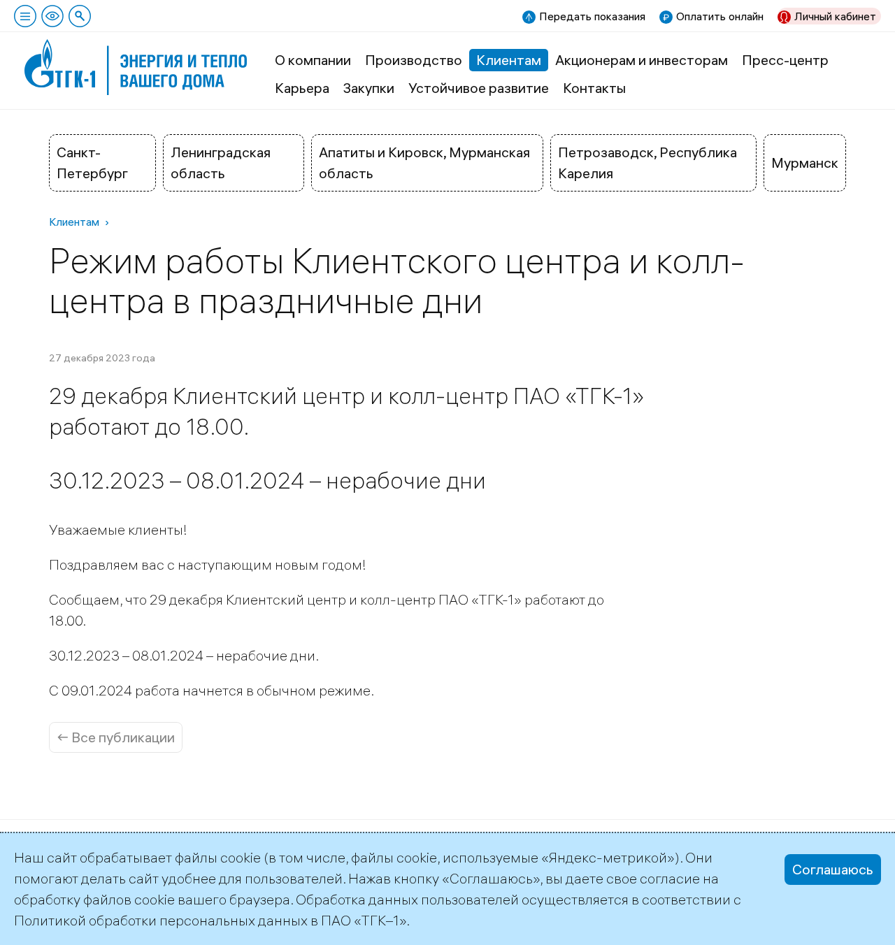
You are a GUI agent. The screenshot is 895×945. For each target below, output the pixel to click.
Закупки (368, 87)
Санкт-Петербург (92, 162)
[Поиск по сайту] (80, 16)
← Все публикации (116, 737)
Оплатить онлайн (720, 16)
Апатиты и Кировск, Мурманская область (424, 162)
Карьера (302, 87)
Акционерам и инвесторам (641, 59)
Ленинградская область (221, 162)
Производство (413, 59)
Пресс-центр (785, 59)
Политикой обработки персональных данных (161, 920)
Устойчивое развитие (478, 87)
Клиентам (508, 59)
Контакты (594, 87)
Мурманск (804, 162)
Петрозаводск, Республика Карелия (647, 162)
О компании (313, 59)
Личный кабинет (835, 16)
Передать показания (592, 16)
